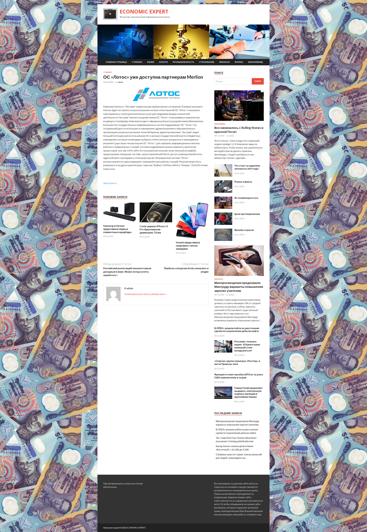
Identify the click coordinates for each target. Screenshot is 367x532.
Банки (150, 62)
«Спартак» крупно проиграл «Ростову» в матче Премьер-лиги (237, 362)
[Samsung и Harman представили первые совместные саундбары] (119, 222)
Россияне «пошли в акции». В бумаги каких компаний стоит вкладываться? (247, 346)
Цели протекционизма (247, 214)
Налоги (163, 62)
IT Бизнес (137, 62)
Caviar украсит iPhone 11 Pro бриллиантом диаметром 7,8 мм (154, 229)
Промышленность (183, 62)
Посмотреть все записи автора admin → (146, 294)
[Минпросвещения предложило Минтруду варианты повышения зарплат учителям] (239, 276)
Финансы (224, 62)
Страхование (206, 62)
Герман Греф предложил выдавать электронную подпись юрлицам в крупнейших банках (248, 392)
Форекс (239, 62)
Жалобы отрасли (244, 230)
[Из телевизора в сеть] (223, 208)
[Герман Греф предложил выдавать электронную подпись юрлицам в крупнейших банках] (223, 398)
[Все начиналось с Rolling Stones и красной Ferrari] (239, 121)
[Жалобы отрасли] (223, 240)
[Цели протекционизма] (223, 224)
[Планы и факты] (223, 191)
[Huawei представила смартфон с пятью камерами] (192, 239)
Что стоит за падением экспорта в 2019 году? (247, 167)
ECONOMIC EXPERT (144, 11)
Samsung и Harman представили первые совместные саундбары (117, 229)
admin (120, 82)
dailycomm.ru (110, 183)
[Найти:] (239, 81)
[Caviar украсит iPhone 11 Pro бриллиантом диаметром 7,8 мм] (156, 223)
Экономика (254, 62)
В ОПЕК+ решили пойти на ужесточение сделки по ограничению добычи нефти (236, 329)
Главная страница (116, 62)
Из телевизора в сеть (246, 197)
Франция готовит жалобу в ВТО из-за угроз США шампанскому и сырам (238, 376)
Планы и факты (243, 181)
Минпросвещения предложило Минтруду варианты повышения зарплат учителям (238, 286)
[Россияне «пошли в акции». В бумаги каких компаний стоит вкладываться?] (223, 351)
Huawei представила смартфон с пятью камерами (188, 245)
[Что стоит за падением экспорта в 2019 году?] (223, 175)
